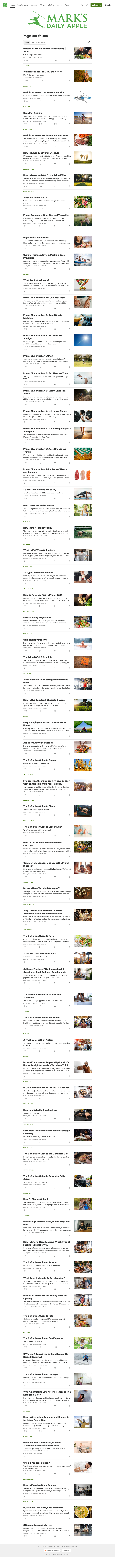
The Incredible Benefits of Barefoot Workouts (42, 996)
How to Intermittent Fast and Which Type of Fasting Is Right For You (46, 1243)
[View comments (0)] (40, 101)
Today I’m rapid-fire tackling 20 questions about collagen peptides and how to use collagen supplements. (45, 976)
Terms (63, 1546)
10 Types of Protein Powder (38, 572)
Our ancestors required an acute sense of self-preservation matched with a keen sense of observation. (46, 322)
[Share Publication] (87, 5)
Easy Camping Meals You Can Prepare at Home (44, 724)
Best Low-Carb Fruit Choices (38, 505)
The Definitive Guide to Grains (39, 760)
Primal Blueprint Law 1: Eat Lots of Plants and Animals (45, 471)
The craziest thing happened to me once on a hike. (42, 1000)
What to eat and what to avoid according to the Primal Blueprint (44, 202)
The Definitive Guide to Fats (38, 1316)
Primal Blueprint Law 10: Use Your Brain (44, 297)
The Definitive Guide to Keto (38, 936)
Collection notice (71, 1546)
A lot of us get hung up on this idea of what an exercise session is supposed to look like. (44, 1449)
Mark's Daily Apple (35, 57)
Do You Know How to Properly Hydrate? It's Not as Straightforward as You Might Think (46, 1064)
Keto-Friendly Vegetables (37, 617)
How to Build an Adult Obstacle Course (44, 700)
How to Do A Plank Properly (37, 528)
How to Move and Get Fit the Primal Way (44, 175)
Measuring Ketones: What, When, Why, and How (46, 1223)
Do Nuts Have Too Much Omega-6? (41, 888)
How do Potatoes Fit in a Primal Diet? (42, 595)
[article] (57, 54)
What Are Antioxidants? (36, 280)
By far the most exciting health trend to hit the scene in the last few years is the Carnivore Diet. (46, 1158)
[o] (82, 53)
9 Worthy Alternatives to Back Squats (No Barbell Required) (45, 1355)
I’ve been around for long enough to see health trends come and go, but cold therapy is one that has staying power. (46, 644)
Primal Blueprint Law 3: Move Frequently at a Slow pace (47, 430)
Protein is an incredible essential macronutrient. (41, 1265)
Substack (48, 1554)
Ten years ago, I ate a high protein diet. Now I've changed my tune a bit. (47, 1044)
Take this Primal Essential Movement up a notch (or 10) (44, 493)
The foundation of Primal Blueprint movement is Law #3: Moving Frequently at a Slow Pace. (45, 435)
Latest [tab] (27, 42)
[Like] (24, 226)
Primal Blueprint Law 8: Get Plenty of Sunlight (43, 337)
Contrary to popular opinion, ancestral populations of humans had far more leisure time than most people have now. (45, 360)
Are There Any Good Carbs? (38, 742)
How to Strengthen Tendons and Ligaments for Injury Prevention (46, 1418)
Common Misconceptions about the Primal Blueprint (46, 864)
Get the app (66, 1550)
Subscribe (96, 5)
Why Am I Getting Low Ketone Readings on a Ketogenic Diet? (47, 1393)
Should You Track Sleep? (36, 1463)
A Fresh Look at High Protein (38, 1040)
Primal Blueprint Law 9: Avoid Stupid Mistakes (42, 316)
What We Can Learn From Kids (39, 953)
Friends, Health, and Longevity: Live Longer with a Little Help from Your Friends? (46, 782)
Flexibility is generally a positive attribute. (39, 1137)
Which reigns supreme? (32, 55)
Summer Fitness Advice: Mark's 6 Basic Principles (44, 256)
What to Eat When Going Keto (39, 550)
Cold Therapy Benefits (35, 640)
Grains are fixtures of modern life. (36, 763)
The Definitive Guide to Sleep (39, 806)
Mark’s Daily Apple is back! (33, 75)
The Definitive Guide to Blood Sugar (42, 827)
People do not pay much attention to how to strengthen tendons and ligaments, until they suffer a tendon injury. (45, 1424)
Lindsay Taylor (37, 792)
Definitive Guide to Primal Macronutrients (45, 135)
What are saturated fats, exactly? (35, 1182)
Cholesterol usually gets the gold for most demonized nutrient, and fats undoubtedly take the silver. (44, 1320)
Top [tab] (33, 42)
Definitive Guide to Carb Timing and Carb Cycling (45, 1297)
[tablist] (34, 42)
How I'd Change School (35, 1199)
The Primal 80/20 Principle (37, 657)
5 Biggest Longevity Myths (37, 1525)
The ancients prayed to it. (33, 1341)
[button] (12, 5)
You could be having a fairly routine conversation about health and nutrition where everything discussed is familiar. (46, 1022)
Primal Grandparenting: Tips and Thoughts (46, 215)
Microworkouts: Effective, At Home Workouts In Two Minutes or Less (42, 1444)
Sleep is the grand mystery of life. (36, 809)
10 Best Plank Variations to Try (39, 489)
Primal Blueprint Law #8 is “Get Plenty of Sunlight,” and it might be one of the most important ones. (45, 342)
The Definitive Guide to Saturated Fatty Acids (44, 1177)
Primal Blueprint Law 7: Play (38, 356)
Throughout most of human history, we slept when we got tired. (45, 377)
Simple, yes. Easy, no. (31, 1113)
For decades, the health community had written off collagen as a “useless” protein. (46, 1378)
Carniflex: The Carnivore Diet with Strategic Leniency (47, 1132)
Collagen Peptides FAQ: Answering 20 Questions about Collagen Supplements (44, 970)
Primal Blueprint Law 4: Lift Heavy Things (45, 411)
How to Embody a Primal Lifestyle (41, 153)
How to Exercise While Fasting (39, 1485)
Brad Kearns (38, 1453)
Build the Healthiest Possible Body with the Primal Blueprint (46, 95)
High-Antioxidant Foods (36, 237)
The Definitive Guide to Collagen (40, 1374)
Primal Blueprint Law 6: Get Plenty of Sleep (46, 373)
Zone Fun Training (32, 113)
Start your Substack (53, 1550)
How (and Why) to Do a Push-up (40, 1110)
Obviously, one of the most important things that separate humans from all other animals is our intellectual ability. (45, 302)
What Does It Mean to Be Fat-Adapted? (44, 1278)
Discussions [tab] (40, 42)
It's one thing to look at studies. (35, 956)
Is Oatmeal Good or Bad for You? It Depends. (46, 1087)
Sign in (108, 5)
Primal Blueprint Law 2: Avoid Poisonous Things (44, 450)
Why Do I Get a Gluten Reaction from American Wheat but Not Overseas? (42, 912)
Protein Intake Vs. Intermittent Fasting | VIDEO (44, 50)
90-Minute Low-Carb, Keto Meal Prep (43, 1507)
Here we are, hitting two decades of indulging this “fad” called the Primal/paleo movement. (47, 870)
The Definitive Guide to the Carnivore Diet (45, 1153)
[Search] (82, 5)
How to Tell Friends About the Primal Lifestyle (42, 844)
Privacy (58, 1546)
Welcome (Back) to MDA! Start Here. (42, 71)
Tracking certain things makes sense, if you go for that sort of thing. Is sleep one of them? (47, 1467)
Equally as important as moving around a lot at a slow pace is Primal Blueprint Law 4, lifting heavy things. (47, 415)
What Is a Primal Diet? (35, 197)
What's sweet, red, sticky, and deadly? (37, 830)
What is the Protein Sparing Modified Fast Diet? (45, 681)
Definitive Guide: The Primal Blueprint (43, 92)
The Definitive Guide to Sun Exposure (43, 1338)
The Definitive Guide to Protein (39, 1262)
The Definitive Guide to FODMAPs (41, 1017)
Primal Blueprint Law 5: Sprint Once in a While (44, 392)
